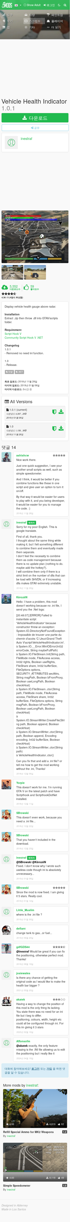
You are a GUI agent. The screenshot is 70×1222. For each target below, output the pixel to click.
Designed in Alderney (15, 1205)
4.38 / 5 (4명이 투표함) (12, 297)
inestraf (26, 138)
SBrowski (22, 813)
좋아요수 (34, 289)
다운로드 (38, 117)
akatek (20, 999)
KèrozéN (21, 597)
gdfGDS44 (23, 947)
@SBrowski (23, 862)
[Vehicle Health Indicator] (35, 236)
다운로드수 (15, 289)
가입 (49, 1068)
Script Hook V (13, 334)
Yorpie (20, 783)
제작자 (31, 522)
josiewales (23, 973)
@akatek (22, 1046)
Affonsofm (23, 1041)
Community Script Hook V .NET (24, 337)
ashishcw (22, 455)
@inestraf (22, 951)
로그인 (35, 1068)
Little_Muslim (25, 910)
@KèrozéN (39, 862)
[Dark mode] (59, 5)
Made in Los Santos (14, 1209)
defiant (21, 928)
